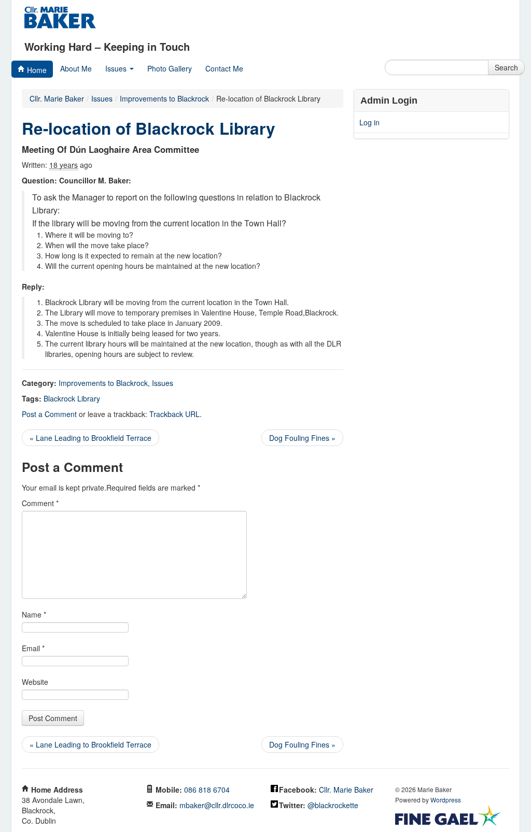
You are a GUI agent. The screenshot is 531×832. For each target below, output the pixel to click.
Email (33, 648)
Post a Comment (49, 414)
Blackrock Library (72, 398)
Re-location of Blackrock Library (148, 128)
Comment (40, 503)
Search (506, 67)
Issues (117, 68)
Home (36, 70)
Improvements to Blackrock (103, 383)
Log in (369, 122)
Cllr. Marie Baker (57, 98)
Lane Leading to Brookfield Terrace (90, 438)
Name (34, 614)
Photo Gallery (169, 68)
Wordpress (445, 799)
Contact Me (224, 68)
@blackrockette (333, 805)
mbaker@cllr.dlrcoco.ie (216, 805)
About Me (76, 68)
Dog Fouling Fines (302, 438)
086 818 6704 (207, 789)
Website (35, 682)
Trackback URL (174, 414)
